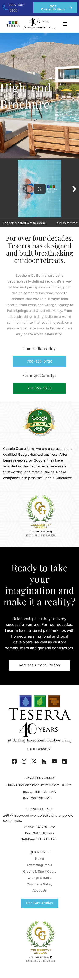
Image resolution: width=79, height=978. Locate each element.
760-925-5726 (39, 361)
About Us (39, 890)
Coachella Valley (39, 884)
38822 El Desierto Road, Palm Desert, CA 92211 (39, 785)
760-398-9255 (41, 798)
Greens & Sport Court (39, 871)
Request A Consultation (39, 665)
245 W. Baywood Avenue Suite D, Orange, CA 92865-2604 (38, 818)
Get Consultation (53, 8)
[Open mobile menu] (65, 24)
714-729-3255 (39, 388)
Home (39, 859)
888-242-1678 (47, 839)
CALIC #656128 (39, 749)
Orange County (39, 878)
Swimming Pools (39, 865)
